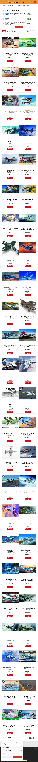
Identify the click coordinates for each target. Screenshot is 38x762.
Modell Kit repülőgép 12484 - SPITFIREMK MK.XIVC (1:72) (27, 54)
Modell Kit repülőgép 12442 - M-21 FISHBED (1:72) (10, 551)
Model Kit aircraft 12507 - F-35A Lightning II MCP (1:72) (10, 697)
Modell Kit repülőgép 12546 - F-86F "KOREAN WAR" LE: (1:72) (27, 434)
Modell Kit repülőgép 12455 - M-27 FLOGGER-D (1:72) (10, 171)
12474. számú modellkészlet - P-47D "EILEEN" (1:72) (10, 258)
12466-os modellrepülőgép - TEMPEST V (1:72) (10, 229)
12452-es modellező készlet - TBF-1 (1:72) (10, 580)
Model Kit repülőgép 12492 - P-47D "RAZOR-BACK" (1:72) (27, 317)
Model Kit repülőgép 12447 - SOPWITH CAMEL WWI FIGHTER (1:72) (17, 14)
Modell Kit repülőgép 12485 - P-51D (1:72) (27, 288)
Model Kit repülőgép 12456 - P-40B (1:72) (27, 171)
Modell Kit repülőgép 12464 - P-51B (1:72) (27, 200)
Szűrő (4, 31)
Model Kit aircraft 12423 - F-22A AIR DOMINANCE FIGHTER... (10, 522)
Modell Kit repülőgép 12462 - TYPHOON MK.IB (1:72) (27, 609)
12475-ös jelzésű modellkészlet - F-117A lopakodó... (10, 54)
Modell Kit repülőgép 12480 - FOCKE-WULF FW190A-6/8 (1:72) (28, 668)
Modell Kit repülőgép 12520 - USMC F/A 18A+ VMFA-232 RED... (27, 346)
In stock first (31, 31)
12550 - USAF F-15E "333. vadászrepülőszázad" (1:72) (27, 463)
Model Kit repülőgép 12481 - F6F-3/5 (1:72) (10, 288)
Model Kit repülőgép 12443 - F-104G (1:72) (27, 551)
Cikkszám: (8, 55)
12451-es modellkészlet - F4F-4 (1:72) (28, 141)
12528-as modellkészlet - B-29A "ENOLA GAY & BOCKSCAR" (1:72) (27, 726)
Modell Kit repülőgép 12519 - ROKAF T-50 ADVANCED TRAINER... (10, 726)
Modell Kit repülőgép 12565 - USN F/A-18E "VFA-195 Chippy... (27, 492)
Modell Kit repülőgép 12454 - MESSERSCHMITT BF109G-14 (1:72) (27, 580)
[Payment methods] (27, 760)
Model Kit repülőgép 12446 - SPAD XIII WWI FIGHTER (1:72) (10, 112)
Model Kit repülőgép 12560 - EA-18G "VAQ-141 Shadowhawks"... (10, 492)
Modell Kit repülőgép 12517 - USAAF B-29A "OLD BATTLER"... (27, 697)
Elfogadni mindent (17, 757)
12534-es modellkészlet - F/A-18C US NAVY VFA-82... (28, 405)
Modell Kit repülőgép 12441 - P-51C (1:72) (27, 522)
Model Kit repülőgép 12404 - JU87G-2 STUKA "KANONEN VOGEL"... (28, 83)
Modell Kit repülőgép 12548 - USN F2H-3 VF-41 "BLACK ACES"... (10, 463)
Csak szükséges (6, 757)
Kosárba (10, 60)
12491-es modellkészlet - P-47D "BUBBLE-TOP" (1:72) (10, 317)
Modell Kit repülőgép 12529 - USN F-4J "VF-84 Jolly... (28, 375)
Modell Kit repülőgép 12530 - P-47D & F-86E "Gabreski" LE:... (10, 405)
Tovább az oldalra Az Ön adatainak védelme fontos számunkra (12, 759)
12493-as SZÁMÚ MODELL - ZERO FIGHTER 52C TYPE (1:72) (10, 346)
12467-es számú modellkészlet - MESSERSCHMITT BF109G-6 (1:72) (27, 229)
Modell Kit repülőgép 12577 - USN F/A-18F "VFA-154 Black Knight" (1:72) (18, 23)
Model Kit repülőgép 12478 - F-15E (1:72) (27, 258)
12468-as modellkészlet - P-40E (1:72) (28, 638)
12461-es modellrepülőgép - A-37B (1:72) (10, 609)
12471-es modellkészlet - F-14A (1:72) (10, 667)
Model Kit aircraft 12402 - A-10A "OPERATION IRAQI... (10, 83)
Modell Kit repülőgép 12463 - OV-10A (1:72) (10, 200)
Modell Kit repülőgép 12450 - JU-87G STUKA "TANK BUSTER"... (10, 142)
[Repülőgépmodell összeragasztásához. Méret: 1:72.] (7, 14)
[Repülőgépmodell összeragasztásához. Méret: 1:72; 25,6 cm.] (7, 24)
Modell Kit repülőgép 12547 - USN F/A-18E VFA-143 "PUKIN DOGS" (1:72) (18, 18)
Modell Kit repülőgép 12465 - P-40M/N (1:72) (10, 638)
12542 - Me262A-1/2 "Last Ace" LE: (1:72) (10, 433)
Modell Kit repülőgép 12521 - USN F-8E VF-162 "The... (10, 375)
